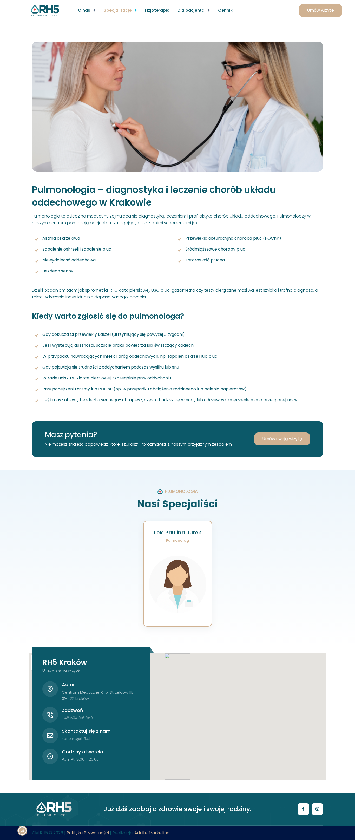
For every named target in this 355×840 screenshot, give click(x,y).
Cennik (225, 10)
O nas (84, 10)
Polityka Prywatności (88, 833)
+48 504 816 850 (77, 717)
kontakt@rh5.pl (76, 738)
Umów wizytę (320, 10)
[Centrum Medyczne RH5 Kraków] (45, 10)
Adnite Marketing (151, 833)
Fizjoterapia (157, 10)
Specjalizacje (118, 10)
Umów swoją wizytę (282, 439)
